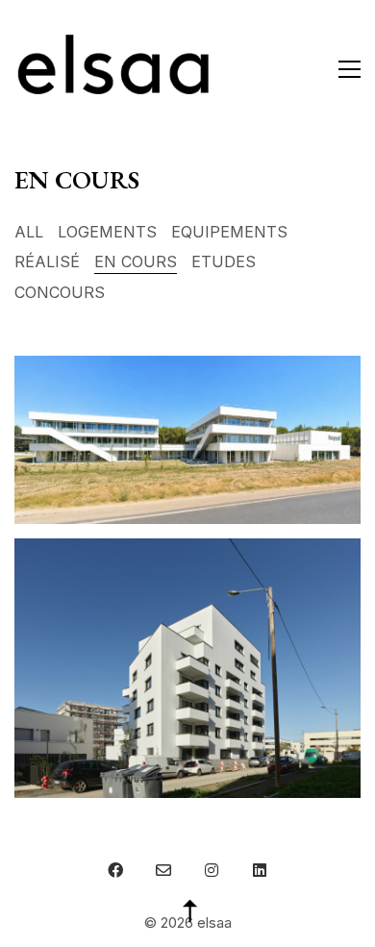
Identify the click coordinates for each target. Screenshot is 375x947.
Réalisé (47, 261)
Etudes (223, 261)
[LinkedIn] (259, 870)
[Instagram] (211, 870)
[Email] (163, 870)
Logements (107, 231)
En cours (135, 261)
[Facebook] (115, 870)
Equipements (229, 231)
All (28, 231)
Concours (59, 292)
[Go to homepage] (114, 68)
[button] (349, 69)
